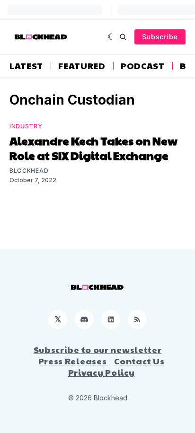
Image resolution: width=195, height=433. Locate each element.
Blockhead (28, 170)
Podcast (143, 66)
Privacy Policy (101, 372)
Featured (82, 66)
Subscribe (160, 37)
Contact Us (139, 361)
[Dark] (111, 37)
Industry (26, 126)
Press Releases (72, 361)
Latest (26, 66)
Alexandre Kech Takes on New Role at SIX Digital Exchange (93, 148)
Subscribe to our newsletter (98, 349)
